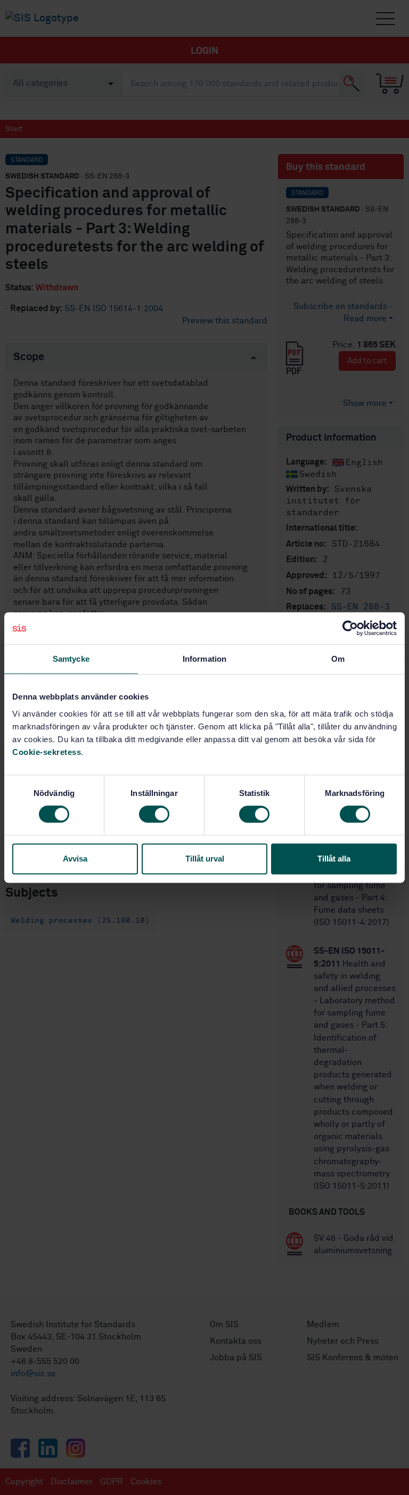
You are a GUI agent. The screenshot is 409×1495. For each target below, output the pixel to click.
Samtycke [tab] (71, 658)
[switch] (154, 814)
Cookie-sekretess (46, 752)
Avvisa (75, 858)
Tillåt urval (204, 858)
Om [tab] (338, 658)
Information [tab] (204, 658)
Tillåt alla (333, 858)
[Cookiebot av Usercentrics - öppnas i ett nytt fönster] (350, 628)
